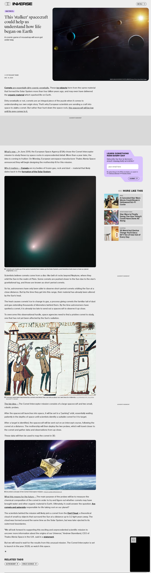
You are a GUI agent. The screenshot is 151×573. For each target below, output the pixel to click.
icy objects (61, 87)
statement (49, 536)
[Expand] (132, 538)
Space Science (28, 564)
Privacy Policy (126, 173)
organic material (16, 95)
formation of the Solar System (36, 171)
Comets (8, 87)
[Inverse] (22, 3)
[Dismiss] (147, 538)
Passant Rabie (13, 75)
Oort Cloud (72, 513)
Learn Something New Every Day (118, 154)
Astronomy (11, 564)
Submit (132, 178)
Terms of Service (114, 173)
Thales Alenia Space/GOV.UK (53, 492)
